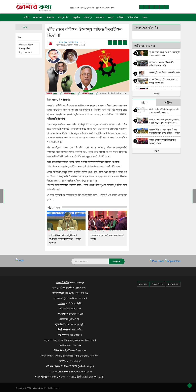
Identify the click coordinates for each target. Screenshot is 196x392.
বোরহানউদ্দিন (63, 17)
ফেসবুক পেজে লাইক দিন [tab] (146, 27)
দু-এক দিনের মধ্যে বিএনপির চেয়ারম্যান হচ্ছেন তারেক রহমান (164, 53)
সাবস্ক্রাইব (116, 261)
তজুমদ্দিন (76, 17)
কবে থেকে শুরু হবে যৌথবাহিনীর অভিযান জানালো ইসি (161, 63)
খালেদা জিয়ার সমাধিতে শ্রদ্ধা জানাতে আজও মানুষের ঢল (163, 81)
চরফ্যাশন (100, 17)
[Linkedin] (151, 7)
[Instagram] (156, 7)
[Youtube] (161, 7)
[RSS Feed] (166, 7)
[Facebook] (141, 7)
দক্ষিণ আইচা (133, 17)
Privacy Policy (157, 284)
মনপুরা (110, 17)
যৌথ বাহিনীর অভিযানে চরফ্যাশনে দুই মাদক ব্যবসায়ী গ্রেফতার (164, 110)
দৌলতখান (50, 17)
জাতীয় (26, 17)
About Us (142, 284)
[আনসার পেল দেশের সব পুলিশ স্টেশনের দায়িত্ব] (1, 196)
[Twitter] (146, 7)
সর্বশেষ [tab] (144, 102)
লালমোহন (88, 17)
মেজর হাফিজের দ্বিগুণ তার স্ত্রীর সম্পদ (164, 72)
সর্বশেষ (156, 150)
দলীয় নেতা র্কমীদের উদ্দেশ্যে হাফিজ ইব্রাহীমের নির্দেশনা (26, 48)
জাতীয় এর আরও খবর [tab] (144, 45)
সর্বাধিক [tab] (168, 102)
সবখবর (156, 93)
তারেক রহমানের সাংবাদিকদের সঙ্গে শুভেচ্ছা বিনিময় (107, 237)
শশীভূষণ (120, 17)
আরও (145, 17)
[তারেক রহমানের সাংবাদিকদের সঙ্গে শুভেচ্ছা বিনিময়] (107, 221)
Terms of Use (173, 284)
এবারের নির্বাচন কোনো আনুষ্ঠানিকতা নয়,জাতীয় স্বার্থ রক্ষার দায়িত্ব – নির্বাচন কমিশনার (65, 238)
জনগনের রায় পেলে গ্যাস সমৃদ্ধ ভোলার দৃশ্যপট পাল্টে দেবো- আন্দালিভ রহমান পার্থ (164, 121)
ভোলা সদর (37, 17)
